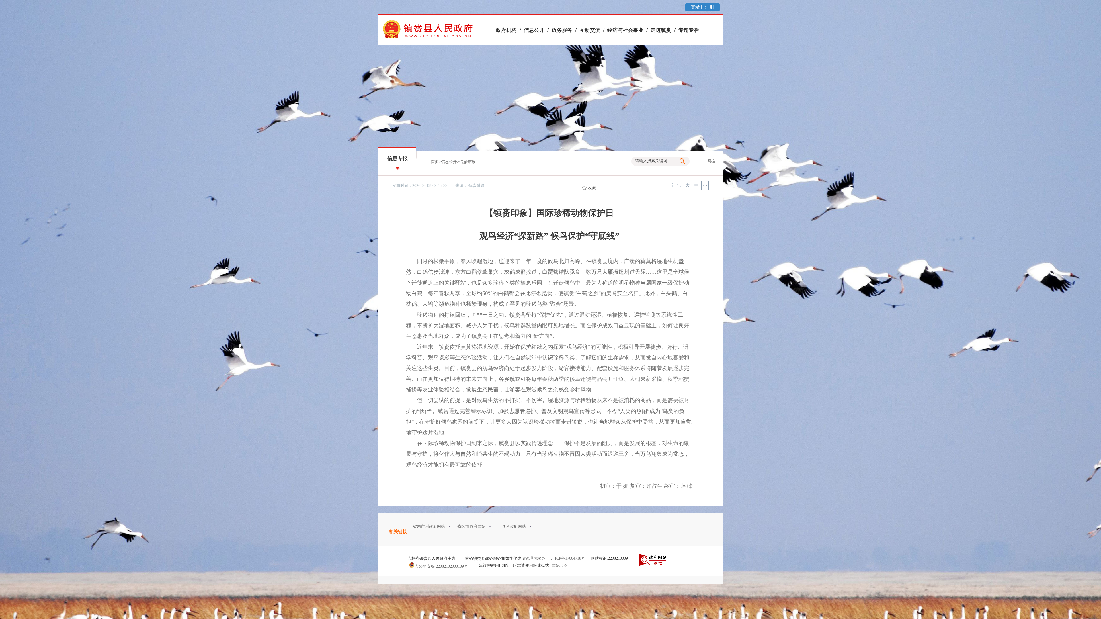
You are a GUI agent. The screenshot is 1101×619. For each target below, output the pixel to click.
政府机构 (506, 30)
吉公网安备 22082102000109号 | (444, 566)
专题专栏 (688, 30)
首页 (435, 162)
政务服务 (562, 30)
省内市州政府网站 (429, 526)
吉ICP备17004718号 (568, 558)
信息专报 (467, 162)
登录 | (697, 7)
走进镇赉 (661, 30)
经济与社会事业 (625, 30)
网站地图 (559, 565)
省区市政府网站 (471, 526)
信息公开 (534, 30)
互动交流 (589, 30)
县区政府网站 (514, 526)
